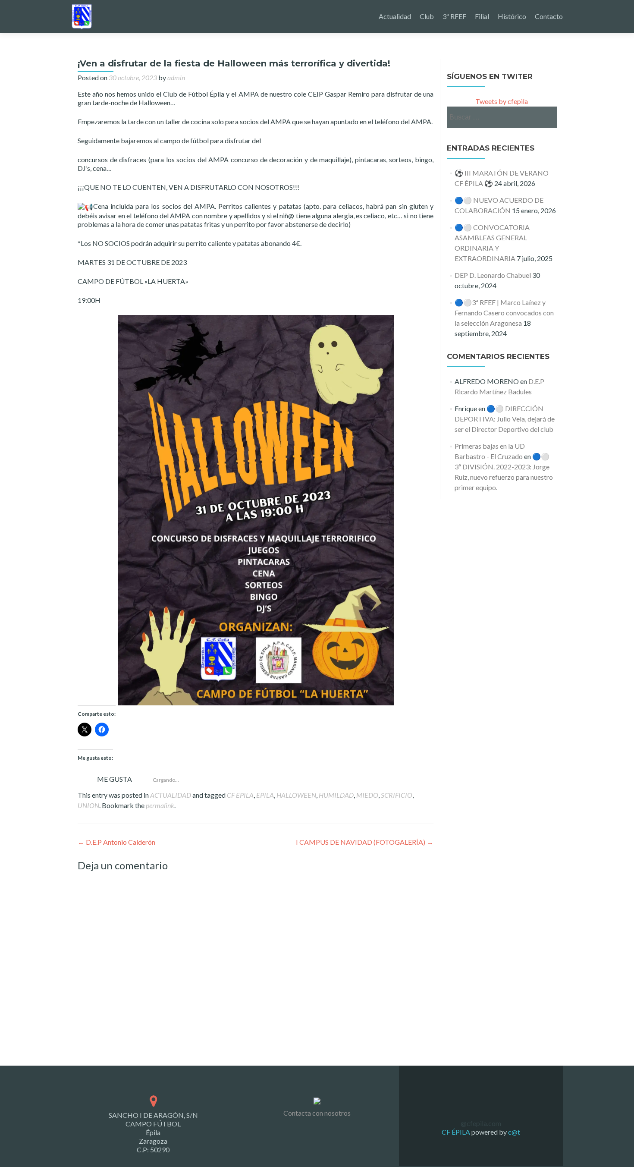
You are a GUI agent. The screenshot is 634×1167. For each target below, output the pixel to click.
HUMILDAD (336, 795)
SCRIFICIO (396, 795)
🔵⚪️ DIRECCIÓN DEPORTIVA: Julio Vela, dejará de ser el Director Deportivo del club (505, 418)
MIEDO (367, 795)
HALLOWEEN (296, 795)
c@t (513, 1132)
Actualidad (395, 16)
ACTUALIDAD (170, 795)
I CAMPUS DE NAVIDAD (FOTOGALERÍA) (364, 842)
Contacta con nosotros (317, 1113)
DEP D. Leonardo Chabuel (493, 275)
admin (176, 77)
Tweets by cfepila (501, 101)
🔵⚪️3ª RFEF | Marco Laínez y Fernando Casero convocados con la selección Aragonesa (504, 312)
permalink (160, 805)
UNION (88, 805)
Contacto (549, 16)
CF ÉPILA (456, 1132)
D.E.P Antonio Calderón (116, 842)
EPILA (265, 795)
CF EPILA (240, 795)
